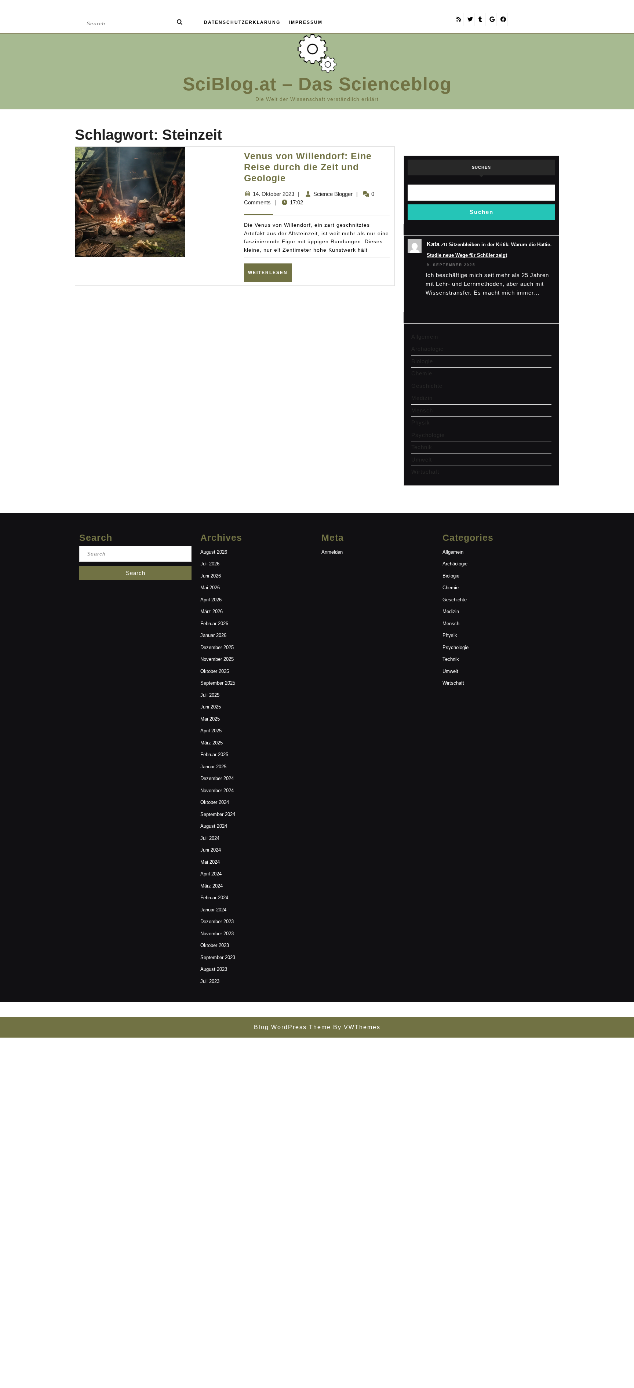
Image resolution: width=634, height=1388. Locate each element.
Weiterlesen (270, 272)
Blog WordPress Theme (292, 1027)
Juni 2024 (210, 850)
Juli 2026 (209, 564)
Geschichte (426, 386)
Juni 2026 (210, 576)
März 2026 (211, 611)
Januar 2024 (213, 909)
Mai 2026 (210, 587)
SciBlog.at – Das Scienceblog (317, 84)
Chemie (421, 373)
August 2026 (213, 552)
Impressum (306, 22)
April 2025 (211, 730)
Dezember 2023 (217, 921)
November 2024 (217, 790)
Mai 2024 (210, 862)
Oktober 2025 (214, 671)
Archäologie (427, 349)
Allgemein (424, 337)
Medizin (422, 398)
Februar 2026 (214, 623)
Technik (421, 447)
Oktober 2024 (214, 802)
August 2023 (213, 969)
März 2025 (211, 743)
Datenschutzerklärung (242, 22)
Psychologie (428, 435)
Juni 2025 (210, 707)
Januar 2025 (213, 766)
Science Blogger (333, 194)
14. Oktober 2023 (273, 194)
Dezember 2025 (217, 647)
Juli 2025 (209, 695)
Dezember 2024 (217, 778)
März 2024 (211, 886)
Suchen (481, 167)
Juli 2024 (209, 838)
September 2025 (217, 683)
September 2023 (217, 957)
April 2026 (211, 599)
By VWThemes (355, 1027)
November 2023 (217, 933)
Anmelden (332, 552)
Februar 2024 (214, 897)
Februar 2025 (214, 754)
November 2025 (217, 659)
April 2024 (211, 874)
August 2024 (213, 826)
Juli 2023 (209, 981)
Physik (420, 422)
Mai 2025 (210, 719)
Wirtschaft (425, 472)
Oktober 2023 (214, 945)
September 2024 (217, 814)
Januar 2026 (213, 635)
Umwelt (421, 459)
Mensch (422, 410)
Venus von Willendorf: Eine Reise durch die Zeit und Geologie (308, 167)
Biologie (422, 361)
